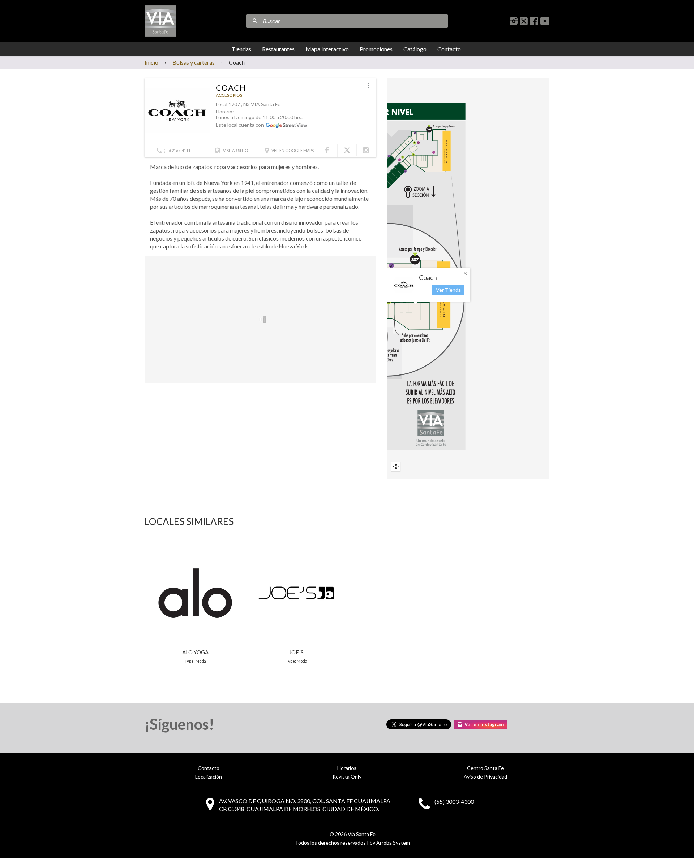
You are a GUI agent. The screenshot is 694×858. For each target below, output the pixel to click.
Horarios (346, 768)
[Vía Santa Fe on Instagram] (513, 21)
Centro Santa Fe (485, 768)
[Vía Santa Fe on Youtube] (544, 21)
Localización (208, 777)
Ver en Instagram (484, 724)
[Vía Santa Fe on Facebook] (534, 21)
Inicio (151, 62)
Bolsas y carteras (193, 62)
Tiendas (241, 49)
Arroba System (393, 843)
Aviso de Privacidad (485, 777)
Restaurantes (278, 49)
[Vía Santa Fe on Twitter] (524, 21)
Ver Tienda (448, 290)
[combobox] (354, 21)
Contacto (449, 49)
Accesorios (229, 95)
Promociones (376, 49)
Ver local (195, 600)
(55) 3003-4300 (454, 801)
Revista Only (347, 777)
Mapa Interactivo (327, 49)
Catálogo (415, 49)
